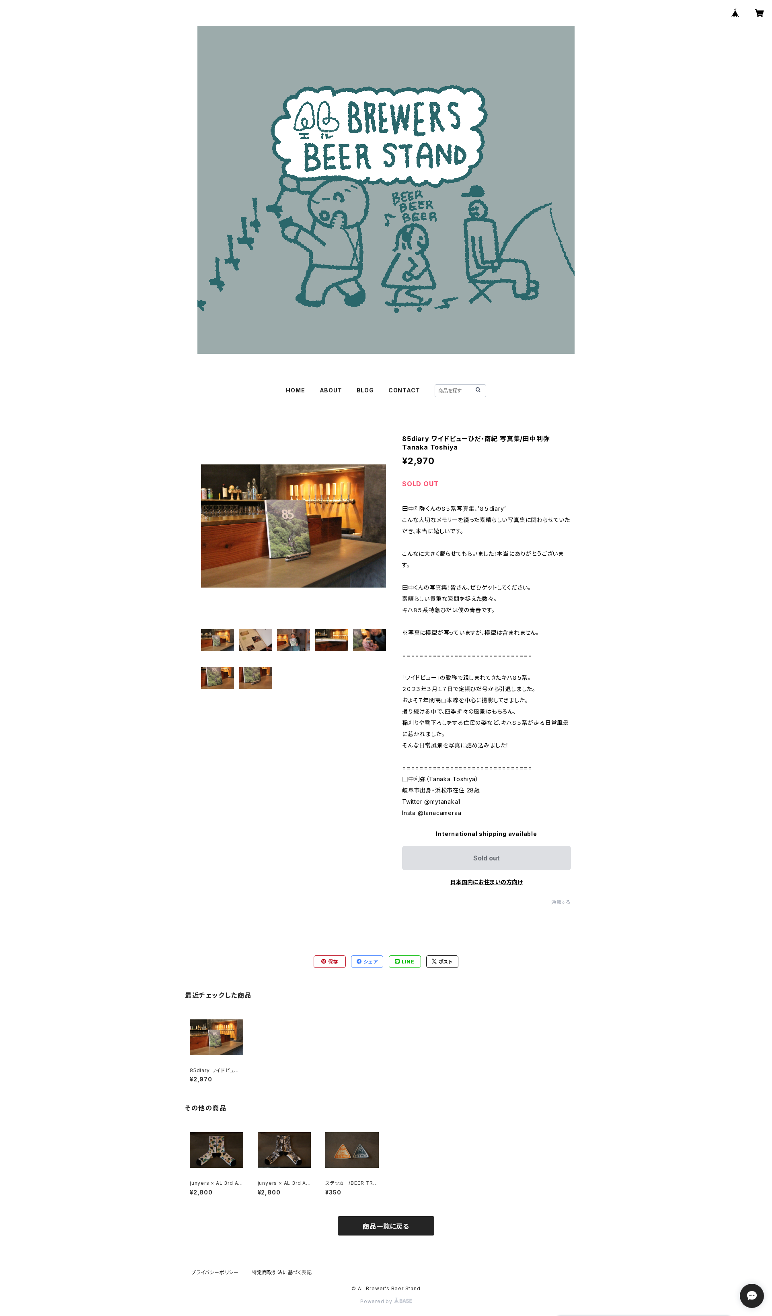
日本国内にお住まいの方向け (486, 882)
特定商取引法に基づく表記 (282, 1272)
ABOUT (331, 390)
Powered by (377, 1301)
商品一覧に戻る (386, 1226)
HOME (295, 390)
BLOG (365, 390)
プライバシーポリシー (215, 1272)
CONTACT (404, 390)
